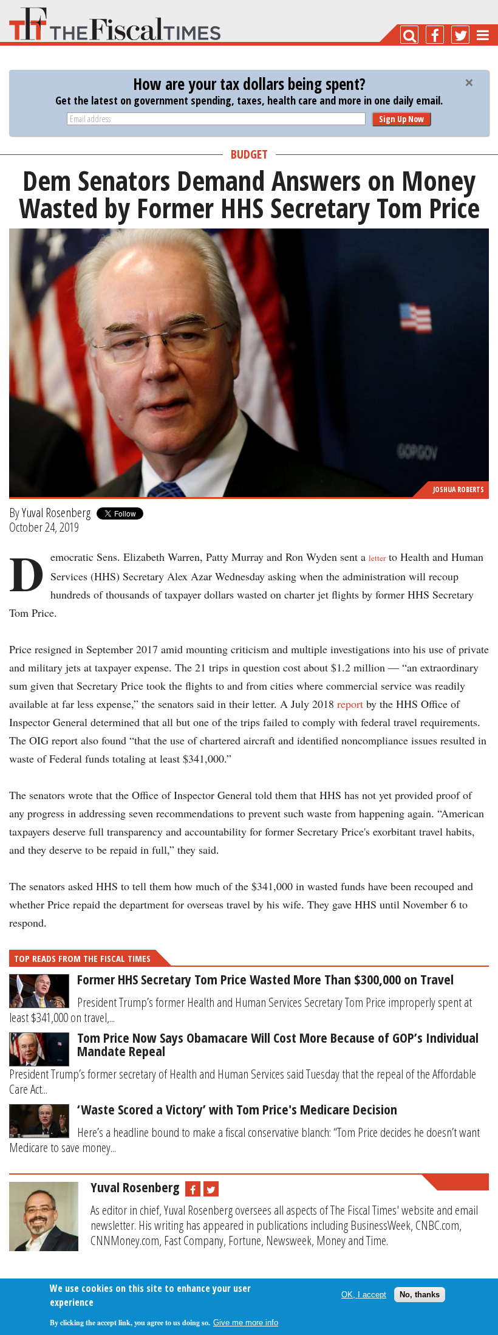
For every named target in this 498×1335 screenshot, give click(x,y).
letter (377, 557)
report (350, 703)
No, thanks (420, 1294)
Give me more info (245, 1322)
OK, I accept (363, 1294)
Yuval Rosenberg (56, 512)
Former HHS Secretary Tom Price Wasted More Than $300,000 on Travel (265, 979)
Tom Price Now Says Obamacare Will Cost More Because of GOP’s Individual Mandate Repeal (278, 1044)
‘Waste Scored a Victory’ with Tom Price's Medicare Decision (237, 1109)
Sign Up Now (401, 119)
